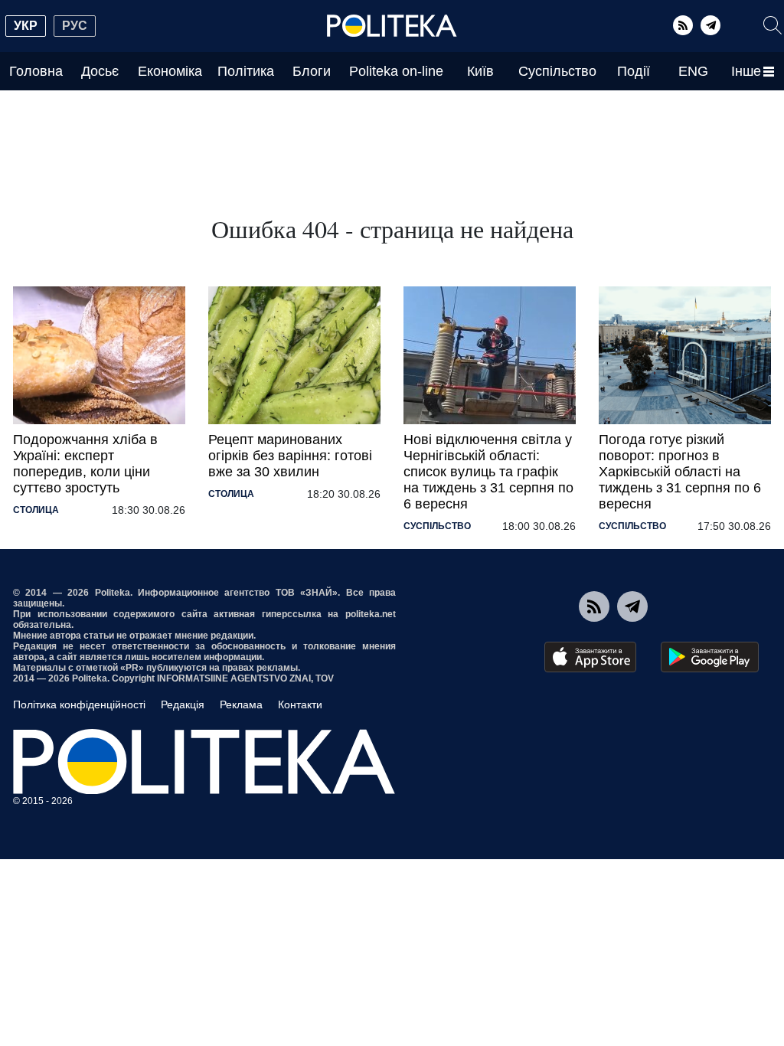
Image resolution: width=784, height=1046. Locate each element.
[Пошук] (772, 25)
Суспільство (557, 71)
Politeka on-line (396, 71)
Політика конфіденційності (79, 704)
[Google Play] (710, 657)
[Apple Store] (590, 657)
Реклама (241, 704)
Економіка (170, 71)
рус (74, 25)
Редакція (182, 704)
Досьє (100, 71)
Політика (245, 71)
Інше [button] (746, 71)
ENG (693, 71)
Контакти (300, 704)
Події (633, 71)
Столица (36, 510)
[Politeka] (392, 26)
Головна (36, 71)
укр (26, 25)
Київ (480, 71)
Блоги (311, 71)
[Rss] (683, 25)
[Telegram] (710, 25)
